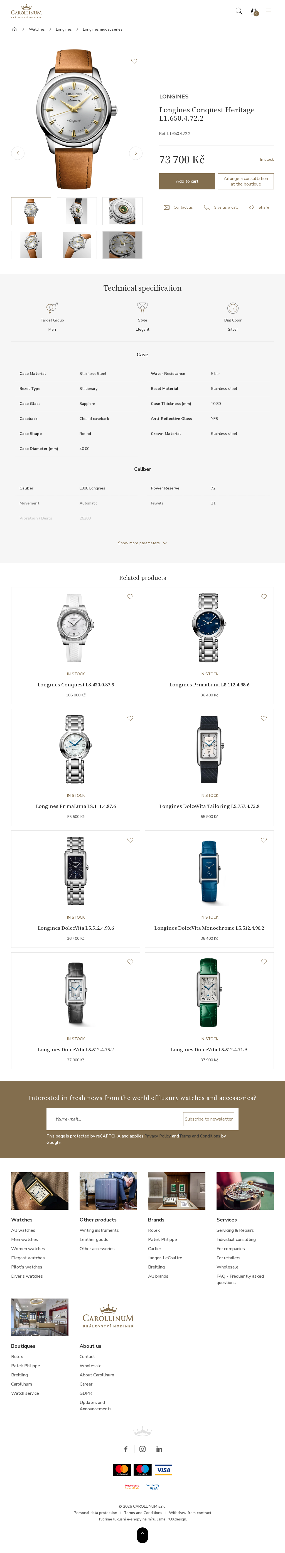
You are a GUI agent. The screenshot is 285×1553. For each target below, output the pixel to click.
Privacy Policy (157, 1136)
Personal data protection (95, 1512)
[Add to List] (136, 61)
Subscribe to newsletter (209, 1119)
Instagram (142, 1449)
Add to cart (187, 181)
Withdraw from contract (190, 1512)
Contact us (183, 207)
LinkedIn (159, 1449)
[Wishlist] (130, 597)
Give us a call (226, 207)
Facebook (125, 1449)
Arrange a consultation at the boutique (246, 181)
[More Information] (142, 1533)
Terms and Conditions (199, 1136)
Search (239, 11)
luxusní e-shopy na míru (134, 1519)
